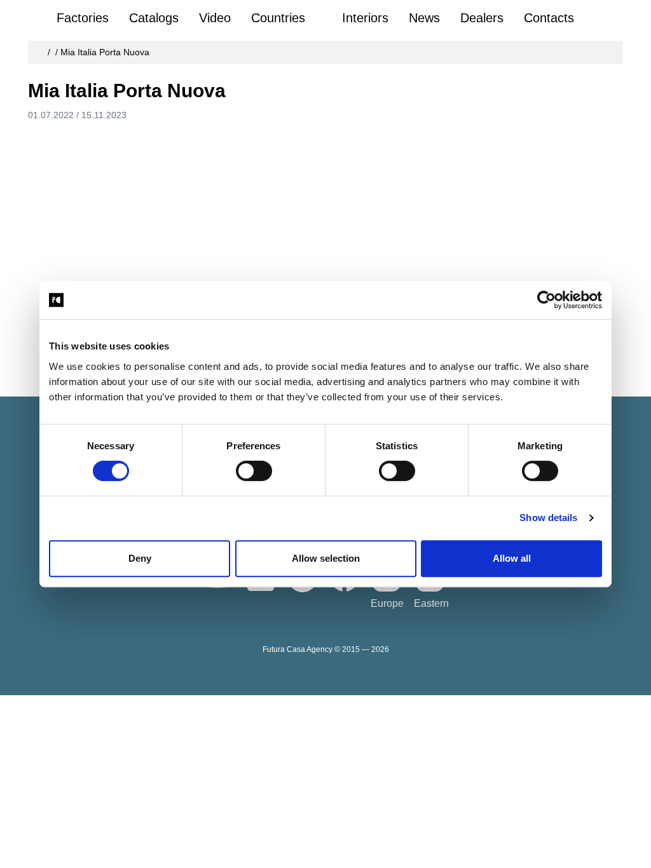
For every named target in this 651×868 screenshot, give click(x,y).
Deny (139, 558)
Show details (548, 517)
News (424, 18)
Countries (278, 18)
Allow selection (326, 558)
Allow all (512, 558)
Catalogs (154, 18)
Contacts (549, 18)
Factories (83, 18)
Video (215, 18)
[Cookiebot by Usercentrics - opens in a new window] (546, 299)
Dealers (482, 18)
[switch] (254, 471)
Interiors (365, 18)
